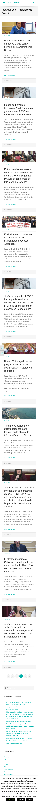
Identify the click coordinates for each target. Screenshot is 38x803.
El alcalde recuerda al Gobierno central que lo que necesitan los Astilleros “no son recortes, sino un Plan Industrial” (19, 565)
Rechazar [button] (21, 799)
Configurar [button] (10, 799)
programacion (8, 769)
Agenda (6, 757)
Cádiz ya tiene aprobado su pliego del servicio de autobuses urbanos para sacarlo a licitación (18, 734)
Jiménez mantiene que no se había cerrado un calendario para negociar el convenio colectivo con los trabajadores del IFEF (18, 630)
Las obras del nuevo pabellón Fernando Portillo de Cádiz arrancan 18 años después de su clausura (19, 741)
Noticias (7, 35)
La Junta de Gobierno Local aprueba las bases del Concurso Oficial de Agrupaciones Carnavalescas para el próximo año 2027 (19, 706)
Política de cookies (29, 796)
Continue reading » (10, 75)
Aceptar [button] (29, 799)
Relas (6, 772)
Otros (6, 767)
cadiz (5, 759)
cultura (6, 762)
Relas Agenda (8, 774)
